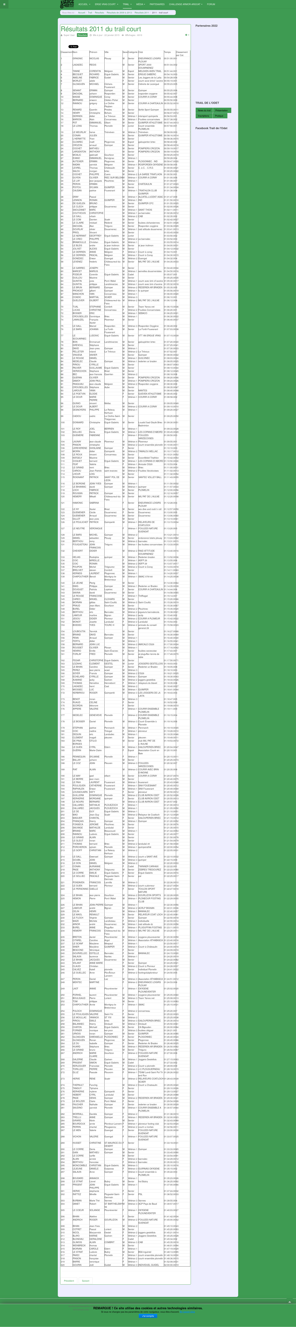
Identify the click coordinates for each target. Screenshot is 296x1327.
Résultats (99, 12)
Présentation (221, 110)
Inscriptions (203, 115)
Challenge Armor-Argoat (184, 4)
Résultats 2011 (142, 12)
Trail (126, 4)
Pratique (219, 115)
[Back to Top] (289, 1301)
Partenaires (157, 4)
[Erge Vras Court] (67, 4)
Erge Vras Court (105, 4)
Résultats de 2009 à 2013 (119, 12)
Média (139, 4)
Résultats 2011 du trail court (101, 28)
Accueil (83, 4)
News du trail (204, 110)
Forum (211, 4)
